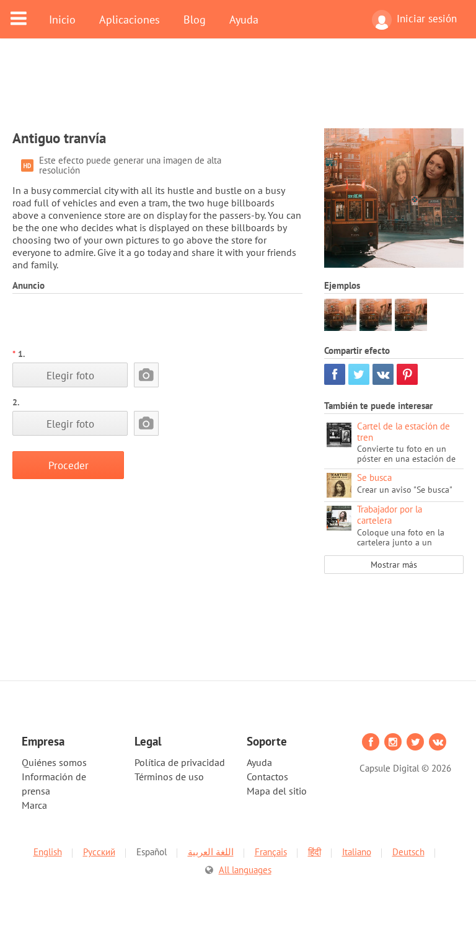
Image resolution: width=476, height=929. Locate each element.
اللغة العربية (211, 852)
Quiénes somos (54, 762)
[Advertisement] (238, 91)
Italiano (356, 852)
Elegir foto (70, 375)
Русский (99, 852)
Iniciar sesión (427, 18)
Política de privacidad (179, 762)
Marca (34, 805)
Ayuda (243, 19)
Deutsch (408, 852)
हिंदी (314, 852)
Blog (194, 19)
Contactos (267, 776)
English (47, 852)
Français (271, 852)
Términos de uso (169, 776)
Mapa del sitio (277, 791)
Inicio (62, 19)
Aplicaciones (129, 19)
